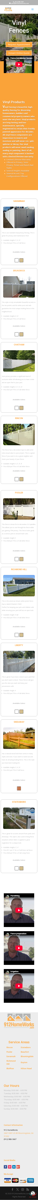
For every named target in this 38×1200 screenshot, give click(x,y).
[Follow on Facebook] (5, 1167)
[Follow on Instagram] (9, 1167)
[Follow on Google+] (18, 1167)
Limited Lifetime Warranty (18, 159)
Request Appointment (19, 44)
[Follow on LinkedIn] (14, 1167)
